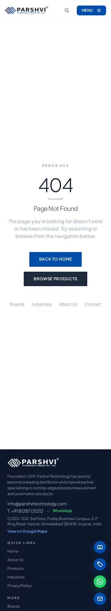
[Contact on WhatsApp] (100, 581)
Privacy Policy (19, 585)
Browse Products (55, 278)
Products (15, 568)
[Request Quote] (100, 564)
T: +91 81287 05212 (25, 511)
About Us (68, 304)
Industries (42, 304)
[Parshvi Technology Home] (26, 10)
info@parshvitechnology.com (37, 503)
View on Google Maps (27, 531)
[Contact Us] (100, 599)
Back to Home (55, 259)
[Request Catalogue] (100, 547)
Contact (93, 304)
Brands (17, 304)
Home (12, 551)
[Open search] (67, 10)
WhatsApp (62, 510)
